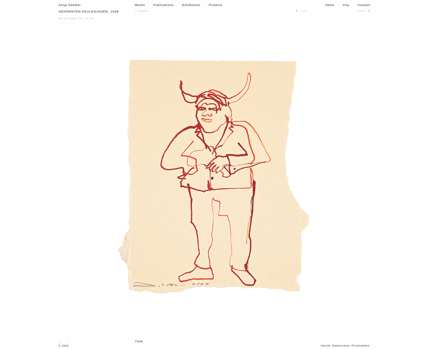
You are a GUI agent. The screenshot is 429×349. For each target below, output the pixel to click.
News (329, 5)
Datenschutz (341, 345)
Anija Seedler (70, 5)
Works (140, 5)
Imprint (326, 345)
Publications (164, 5)
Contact (364, 5)
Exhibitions (191, 5)
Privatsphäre (361, 345)
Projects (215, 5)
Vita (346, 5)
